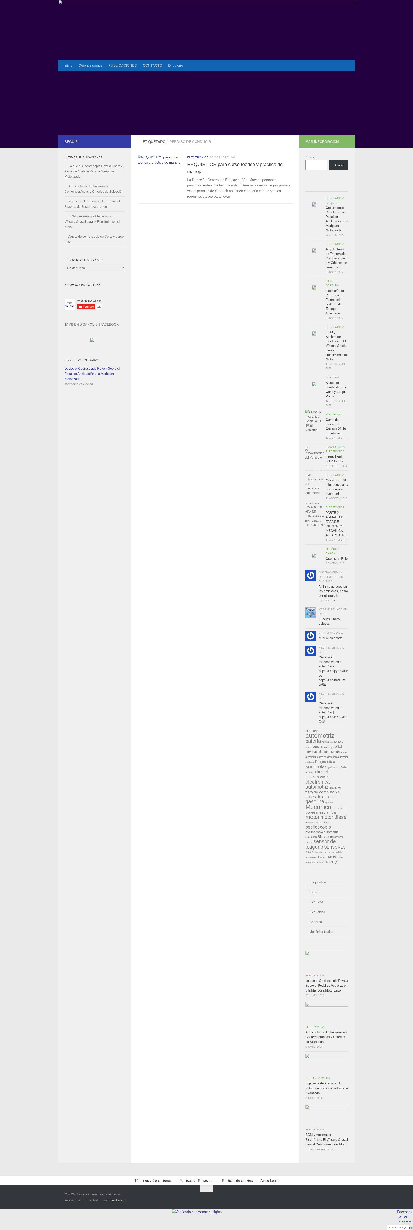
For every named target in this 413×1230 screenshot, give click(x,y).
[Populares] (321, 187)
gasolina (314, 801)
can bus (312, 746)
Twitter (402, 1217)
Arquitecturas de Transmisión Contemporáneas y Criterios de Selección (337, 258)
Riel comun (326, 836)
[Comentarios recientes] (332, 187)
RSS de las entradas (82, 360)
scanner (338, 837)
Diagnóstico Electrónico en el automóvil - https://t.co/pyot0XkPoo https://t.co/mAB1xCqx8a (333, 670)
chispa (323, 747)
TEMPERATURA (334, 857)
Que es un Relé (337, 558)
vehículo (323, 862)
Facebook (404, 1212)
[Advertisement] (206, 103)
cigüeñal (335, 746)
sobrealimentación (314, 857)
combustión (331, 751)
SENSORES (335, 847)
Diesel (330, 281)
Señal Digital (311, 852)
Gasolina (332, 285)
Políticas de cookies (237, 1180)
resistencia (311, 837)
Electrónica (197, 157)
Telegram (404, 1222)
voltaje (333, 862)
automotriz (319, 735)
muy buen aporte (330, 638)
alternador (312, 731)
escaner (335, 787)
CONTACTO (152, 65)
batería (313, 741)
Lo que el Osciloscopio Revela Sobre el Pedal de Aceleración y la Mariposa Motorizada (94, 171)
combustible (313, 751)
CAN (340, 742)
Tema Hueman (117, 1200)
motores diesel (313, 822)
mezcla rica (326, 812)
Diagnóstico (335, 447)
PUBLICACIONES (122, 65)
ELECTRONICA (316, 777)
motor (312, 817)
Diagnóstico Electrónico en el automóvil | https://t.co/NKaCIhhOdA (333, 712)
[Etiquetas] (343, 187)
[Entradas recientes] (310, 187)
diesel (321, 772)
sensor (309, 842)
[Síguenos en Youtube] (115, 141)
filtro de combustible (322, 792)
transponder (311, 862)
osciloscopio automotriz (322, 832)
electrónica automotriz (317, 784)
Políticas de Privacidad (196, 1180)
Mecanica (318, 807)
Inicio (68, 65)
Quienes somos (90, 65)
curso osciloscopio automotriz (332, 757)
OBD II (325, 822)
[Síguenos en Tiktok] (122, 141)
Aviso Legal (269, 1180)
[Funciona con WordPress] (83, 1200)
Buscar (310, 157)
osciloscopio (318, 827)
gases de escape (320, 797)
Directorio (175, 65)
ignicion (329, 802)
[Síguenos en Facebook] (108, 141)
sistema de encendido (330, 852)
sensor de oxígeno (320, 844)
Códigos (309, 762)
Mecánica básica (321, 931)
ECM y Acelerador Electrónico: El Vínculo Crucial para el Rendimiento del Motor (92, 221)
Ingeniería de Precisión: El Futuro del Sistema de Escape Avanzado (326, 1088)
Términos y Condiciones (153, 1180)
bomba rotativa (329, 742)
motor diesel (334, 817)
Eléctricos (316, 902)
